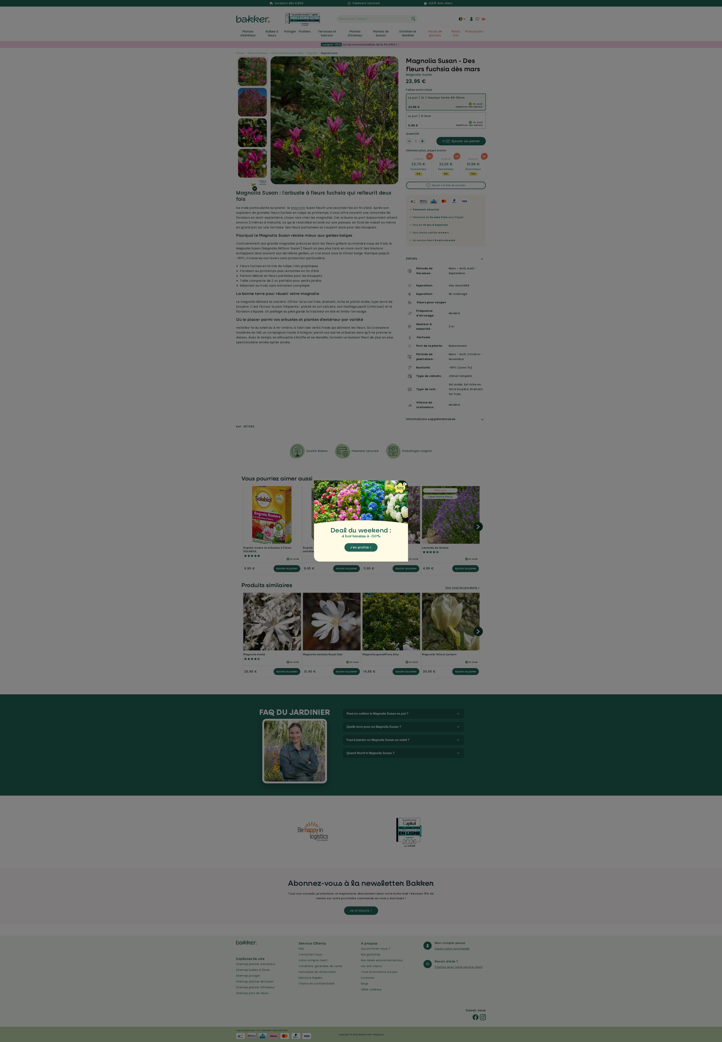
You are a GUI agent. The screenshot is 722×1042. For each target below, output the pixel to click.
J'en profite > (361, 547)
